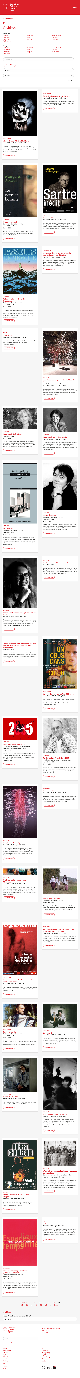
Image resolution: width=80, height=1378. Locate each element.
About (5, 1348)
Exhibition (6, 37)
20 (40, 1303)
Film (28, 37)
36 (27, 1305)
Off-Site (5, 1353)
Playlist (29, 39)
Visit (4, 1363)
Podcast (5, 35)
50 (41, 1305)
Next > (56, 1305)
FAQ (43, 1348)
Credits (44, 1361)
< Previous (23, 1303)
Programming (7, 1350)
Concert (30, 35)
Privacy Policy (46, 1353)
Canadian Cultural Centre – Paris (11, 8)
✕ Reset (69, 81)
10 (35, 1303)
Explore (5, 1355)
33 (54, 1303)
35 (22, 1305)
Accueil (5, 18)
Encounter (55, 39)
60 (46, 1305)
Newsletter (6, 1359)
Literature (6, 39)
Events (11, 18)
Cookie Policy (46, 1357)
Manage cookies (46, 1359)
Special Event (56, 35)
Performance (7, 41)
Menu (75, 8)
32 (49, 1303)
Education (6, 1357)
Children (54, 37)
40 (36, 1305)
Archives (5, 1361)
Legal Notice (45, 1355)
